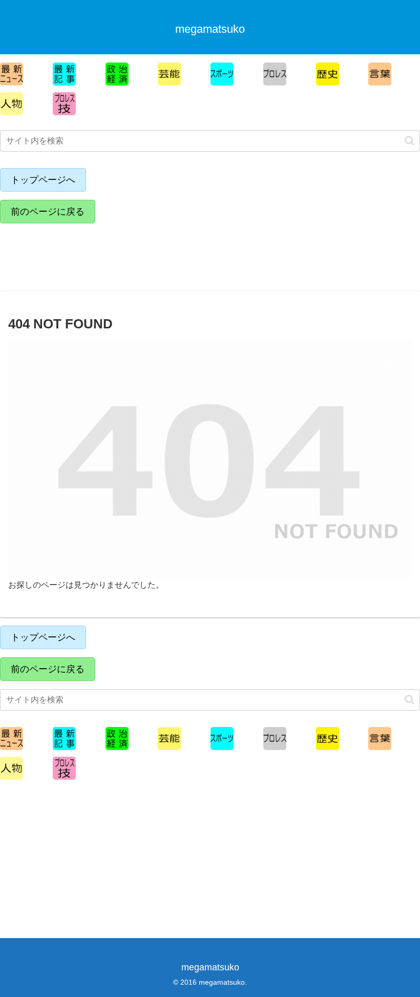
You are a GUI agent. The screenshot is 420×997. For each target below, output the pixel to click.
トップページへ (43, 180)
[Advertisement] (89, 255)
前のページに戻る (48, 211)
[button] (409, 141)
